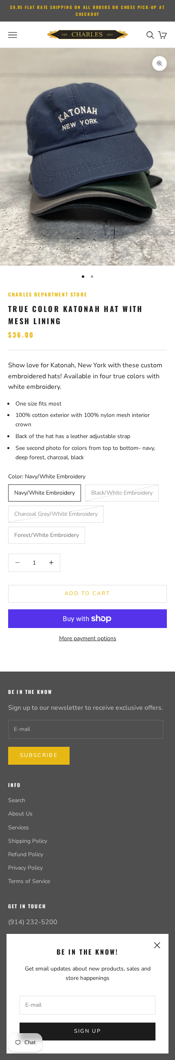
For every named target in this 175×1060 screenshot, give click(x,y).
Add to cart (88, 593)
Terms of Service (29, 881)
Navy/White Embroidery (44, 493)
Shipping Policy (27, 841)
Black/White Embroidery (122, 493)
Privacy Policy (25, 868)
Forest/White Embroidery (46, 535)
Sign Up (87, 1031)
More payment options (87, 638)
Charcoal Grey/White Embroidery (56, 514)
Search (16, 800)
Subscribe (39, 755)
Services (18, 827)
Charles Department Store (47, 294)
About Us (20, 814)
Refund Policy (25, 854)
